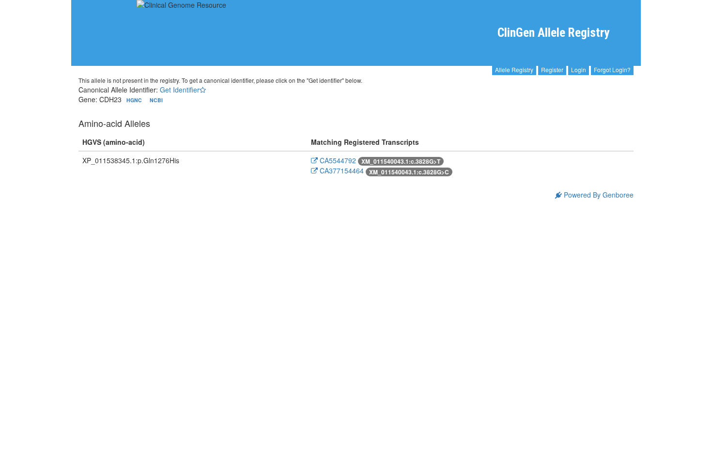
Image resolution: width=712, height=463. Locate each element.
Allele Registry (514, 69)
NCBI (156, 100)
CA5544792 (337, 160)
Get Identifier (180, 89)
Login (578, 69)
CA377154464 (341, 170)
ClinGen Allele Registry (553, 33)
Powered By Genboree (598, 195)
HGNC (134, 100)
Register (552, 69)
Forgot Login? (612, 69)
